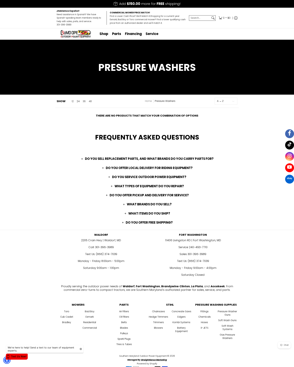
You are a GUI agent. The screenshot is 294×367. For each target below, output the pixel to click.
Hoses (204, 322)
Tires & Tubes (124, 344)
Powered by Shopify (147, 363)
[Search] (213, 18)
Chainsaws (158, 311)
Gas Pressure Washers (227, 336)
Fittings (204, 311)
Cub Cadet (66, 317)
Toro (66, 311)
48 (90, 101)
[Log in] (236, 18)
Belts (124, 322)
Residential (89, 322)
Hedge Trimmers (158, 317)
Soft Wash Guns (227, 320)
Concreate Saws (181, 311)
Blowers (158, 328)
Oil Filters (124, 317)
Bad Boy (89, 311)
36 (84, 101)
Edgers (181, 317)
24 (78, 101)
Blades (124, 328)
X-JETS (204, 328)
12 (73, 101)
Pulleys (124, 333)
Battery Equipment (181, 329)
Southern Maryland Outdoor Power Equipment (143, 356)
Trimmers (158, 322)
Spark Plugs (124, 339)
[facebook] (289, 133)
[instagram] (289, 156)
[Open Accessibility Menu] (7, 360)
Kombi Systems (181, 322)
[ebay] (289, 179)
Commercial (89, 328)
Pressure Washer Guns (227, 313)
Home (148, 101)
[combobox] (200, 18)
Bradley (66, 322)
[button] (147, 159)
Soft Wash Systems (227, 327)
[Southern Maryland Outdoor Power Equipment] (76, 34)
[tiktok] (289, 145)
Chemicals (204, 317)
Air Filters (124, 311)
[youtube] (289, 167)
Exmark (90, 317)
